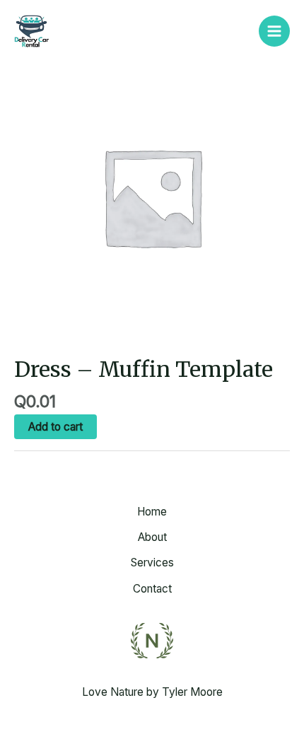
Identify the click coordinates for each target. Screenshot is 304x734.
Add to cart (55, 426)
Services (152, 562)
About (152, 537)
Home (152, 511)
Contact (152, 588)
